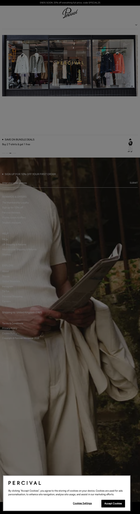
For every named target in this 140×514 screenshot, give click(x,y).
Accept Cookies (113, 503)
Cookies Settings (82, 503)
